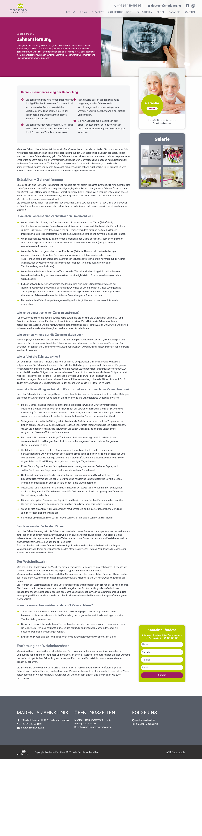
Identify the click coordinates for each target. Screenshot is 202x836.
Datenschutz (178, 752)
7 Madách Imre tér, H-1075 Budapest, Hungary (45, 720)
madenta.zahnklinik (145, 720)
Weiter (152, 109)
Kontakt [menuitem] (190, 12)
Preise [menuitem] (160, 12)
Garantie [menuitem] (174, 12)
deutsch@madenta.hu (166, 5)
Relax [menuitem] (83, 12)
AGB (168, 752)
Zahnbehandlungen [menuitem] (120, 12)
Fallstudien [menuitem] (144, 12)
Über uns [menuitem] (70, 12)
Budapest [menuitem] (98, 12)
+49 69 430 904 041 (130, 5)
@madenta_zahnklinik (146, 724)
